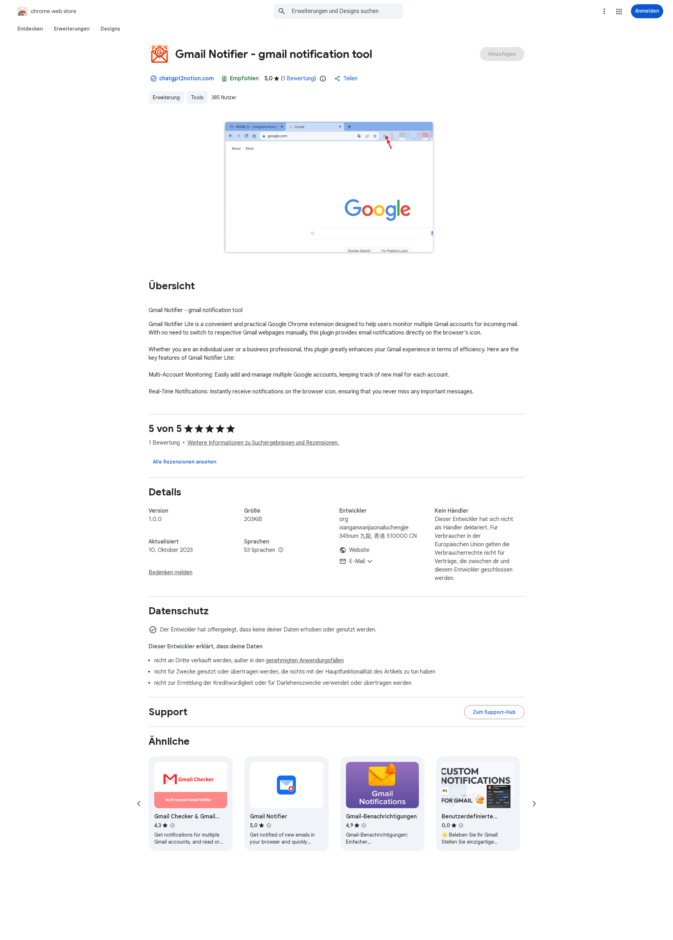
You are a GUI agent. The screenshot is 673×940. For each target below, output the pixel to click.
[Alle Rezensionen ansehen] (184, 461)
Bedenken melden (170, 572)
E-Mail (357, 561)
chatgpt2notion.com (186, 78)
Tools (197, 97)
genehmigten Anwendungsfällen (305, 660)
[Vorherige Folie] (139, 804)
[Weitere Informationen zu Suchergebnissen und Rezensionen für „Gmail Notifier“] (268, 825)
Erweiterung (166, 97)
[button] (619, 12)
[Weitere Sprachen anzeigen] (281, 550)
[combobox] (347, 11)
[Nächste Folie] (534, 804)
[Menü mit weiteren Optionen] (604, 11)
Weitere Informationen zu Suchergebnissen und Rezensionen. (263, 442)
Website (359, 550)
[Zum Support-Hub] (494, 712)
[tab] (30, 28)
